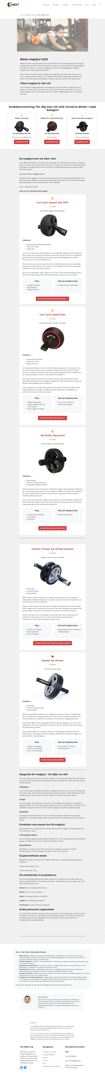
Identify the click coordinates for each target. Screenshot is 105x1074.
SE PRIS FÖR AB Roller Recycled (52, 528)
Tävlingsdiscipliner (49, 1055)
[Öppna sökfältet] (100, 4)
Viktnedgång (56, 5)
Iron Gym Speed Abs (52, 314)
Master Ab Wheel (52, 660)
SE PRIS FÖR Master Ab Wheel (52, 760)
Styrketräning (46, 5)
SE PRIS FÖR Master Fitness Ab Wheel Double (52, 643)
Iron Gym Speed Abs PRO (52, 202)
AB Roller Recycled (52, 435)
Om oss (87, 5)
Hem (21, 15)
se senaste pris (82, 142)
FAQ (44, 1063)
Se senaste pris (22, 142)
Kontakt (94, 5)
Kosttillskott (65, 5)
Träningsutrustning (77, 5)
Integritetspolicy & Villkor (51, 1066)
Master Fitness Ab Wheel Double (52, 548)
